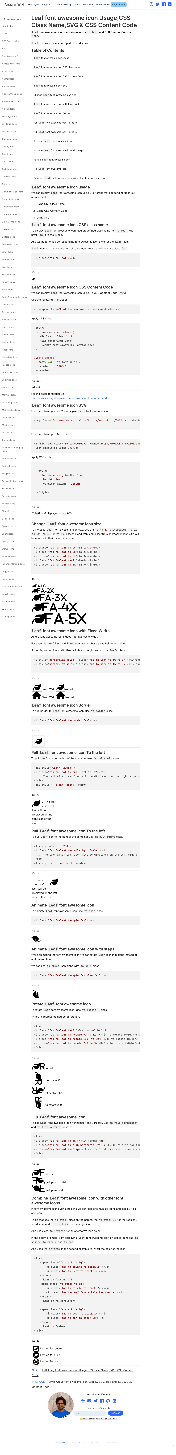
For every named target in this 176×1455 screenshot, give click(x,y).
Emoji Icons (7, 252)
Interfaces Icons (10, 372)
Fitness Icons (8, 282)
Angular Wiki (14, 4)
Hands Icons (8, 327)
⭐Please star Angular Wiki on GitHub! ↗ (98, 1418)
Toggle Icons (8, 571)
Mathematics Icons (11, 410)
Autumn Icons (8, 109)
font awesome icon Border (52, 113)
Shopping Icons (9, 511)
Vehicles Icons (9, 594)
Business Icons (9, 131)
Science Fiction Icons (12, 481)
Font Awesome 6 (10, 56)
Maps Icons (7, 387)
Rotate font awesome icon (51, 159)
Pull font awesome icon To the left (55, 122)
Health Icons (8, 334)
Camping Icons (9, 139)
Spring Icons (8, 541)
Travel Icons (8, 579)
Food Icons (7, 289)
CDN (4, 33)
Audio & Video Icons (12, 94)
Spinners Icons (9, 526)
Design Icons (8, 229)
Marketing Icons (10, 402)
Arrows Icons (8, 86)
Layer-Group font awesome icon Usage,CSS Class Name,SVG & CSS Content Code (82, 1384)
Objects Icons (8, 440)
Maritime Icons (9, 395)
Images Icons (8, 365)
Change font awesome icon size (54, 95)
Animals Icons (8, 78)
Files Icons (7, 267)
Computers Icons (10, 199)
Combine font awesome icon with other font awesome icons (70, 178)
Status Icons (8, 548)
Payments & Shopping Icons (12, 449)
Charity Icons (8, 146)
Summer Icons (9, 556)
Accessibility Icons (11, 63)
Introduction (8, 26)
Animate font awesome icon (52, 141)
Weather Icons (9, 601)
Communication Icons (12, 191)
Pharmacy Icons (10, 458)
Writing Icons (8, 616)
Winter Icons (8, 609)
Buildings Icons (9, 124)
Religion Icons (9, 473)
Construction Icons (11, 206)
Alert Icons (7, 71)
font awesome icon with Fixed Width (57, 104)
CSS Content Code (11, 41)
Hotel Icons (7, 349)
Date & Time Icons (11, 221)
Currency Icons (9, 214)
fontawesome (12, 19)
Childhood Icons (10, 169)
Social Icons (8, 518)
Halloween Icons (10, 319)
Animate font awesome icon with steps (58, 150)
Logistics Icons (9, 379)
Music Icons (8, 432)
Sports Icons (8, 534)
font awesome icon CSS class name (57, 67)
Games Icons (8, 304)
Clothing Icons (9, 176)
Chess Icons (8, 161)
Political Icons (9, 466)
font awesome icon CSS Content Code (58, 76)
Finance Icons (8, 274)
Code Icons (7, 184)
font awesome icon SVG (50, 85)
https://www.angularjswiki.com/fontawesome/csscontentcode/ (71, 398)
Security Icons (9, 496)
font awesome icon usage (51, 58)
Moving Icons (8, 425)
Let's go (115, 1413)
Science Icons (8, 488)
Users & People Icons (12, 586)
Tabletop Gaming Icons (13, 564)
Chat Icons (7, 154)
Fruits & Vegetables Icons (14, 297)
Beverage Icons (9, 116)
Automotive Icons (10, 101)
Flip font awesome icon (50, 168)
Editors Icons (8, 237)
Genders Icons (9, 312)
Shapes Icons (8, 503)
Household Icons (10, 357)
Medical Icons (8, 417)
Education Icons (10, 244)
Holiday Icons (8, 342)
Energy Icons (8, 259)
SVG (4, 48)
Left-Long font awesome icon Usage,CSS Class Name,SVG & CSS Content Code (82, 1373)
